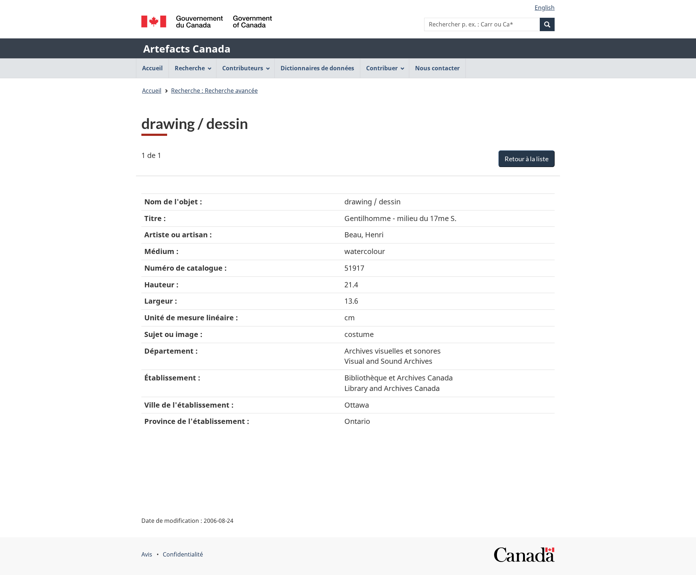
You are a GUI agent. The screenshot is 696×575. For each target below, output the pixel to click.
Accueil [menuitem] (152, 68)
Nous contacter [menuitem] (437, 68)
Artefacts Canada (187, 48)
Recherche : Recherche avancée (214, 91)
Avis (146, 554)
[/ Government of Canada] (206, 22)
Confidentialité (183, 554)
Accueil (151, 91)
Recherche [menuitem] (190, 68)
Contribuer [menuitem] (382, 68)
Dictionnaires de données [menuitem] (317, 68)
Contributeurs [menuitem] (242, 68)
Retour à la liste (526, 159)
